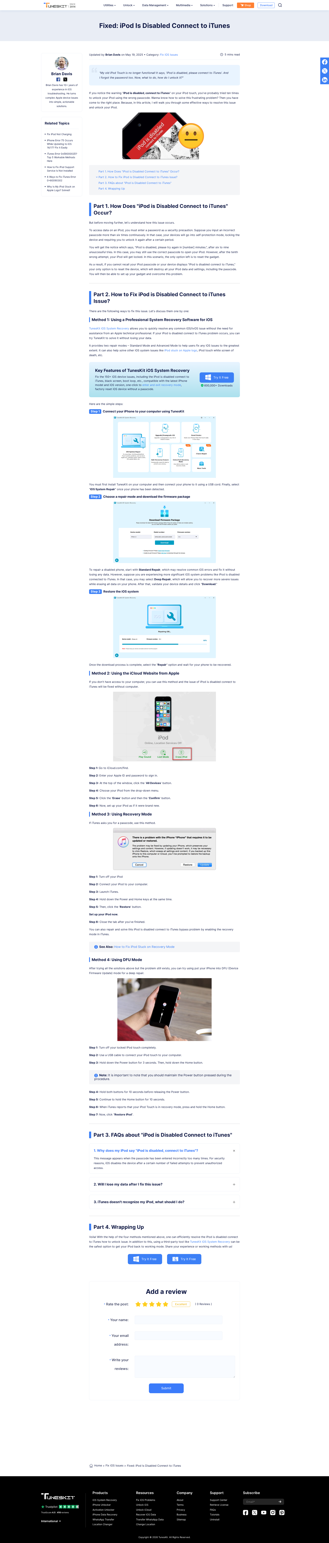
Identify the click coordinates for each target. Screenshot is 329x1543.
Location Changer (102, 1524)
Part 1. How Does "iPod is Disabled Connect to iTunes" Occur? (139, 171)
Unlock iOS (142, 1504)
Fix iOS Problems (145, 1500)
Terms (180, 1504)
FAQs (213, 1509)
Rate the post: (116, 1304)
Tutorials (214, 1514)
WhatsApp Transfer (103, 1519)
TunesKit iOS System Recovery (109, 328)
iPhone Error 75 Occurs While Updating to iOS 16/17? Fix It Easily (60, 144)
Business (181, 1514)
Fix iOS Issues (169, 54)
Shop (248, 5)
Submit (166, 1388)
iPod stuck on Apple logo (180, 350)
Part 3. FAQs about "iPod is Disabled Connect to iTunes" (135, 183)
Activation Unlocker (103, 1509)
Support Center (218, 1500)
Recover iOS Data (146, 1514)
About (180, 1500)
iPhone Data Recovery (105, 1514)
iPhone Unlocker (102, 1504)
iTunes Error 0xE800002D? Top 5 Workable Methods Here (62, 157)
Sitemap (181, 1519)
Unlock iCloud (143, 1509)
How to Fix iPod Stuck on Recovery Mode (144, 947)
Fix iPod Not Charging (59, 134)
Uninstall (214, 1519)
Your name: (118, 1320)
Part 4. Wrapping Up (112, 188)
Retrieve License (219, 1504)
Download (266, 5)
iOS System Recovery (105, 1500)
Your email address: (119, 1340)
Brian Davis (112, 54)
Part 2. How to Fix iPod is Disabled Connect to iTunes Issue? (138, 177)
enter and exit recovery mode (161, 385)
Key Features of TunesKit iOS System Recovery (142, 370)
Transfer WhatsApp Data (150, 1519)
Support (227, 5)
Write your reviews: (119, 1364)
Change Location (145, 1524)
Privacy (181, 1509)
